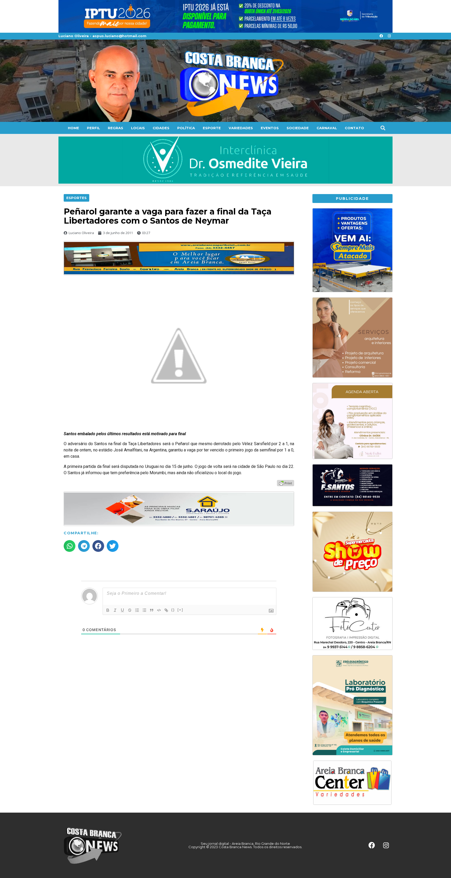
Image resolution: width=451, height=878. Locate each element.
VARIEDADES (241, 128)
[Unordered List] (144, 610)
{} (173, 610)
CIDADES (161, 128)
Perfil (93, 128)
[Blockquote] (151, 610)
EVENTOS (270, 128)
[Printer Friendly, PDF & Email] (285, 483)
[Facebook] (381, 36)
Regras (115, 128)
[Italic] (115, 610)
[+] (180, 610)
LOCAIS (138, 128)
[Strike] (129, 610)
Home (73, 128)
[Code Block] (159, 610)
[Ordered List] (137, 610)
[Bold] (107, 610)
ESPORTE (212, 128)
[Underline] (122, 610)
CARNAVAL (327, 128)
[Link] (166, 610)
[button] (382, 127)
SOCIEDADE (298, 128)
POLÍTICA (186, 128)
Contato (354, 128)
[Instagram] (389, 36)
